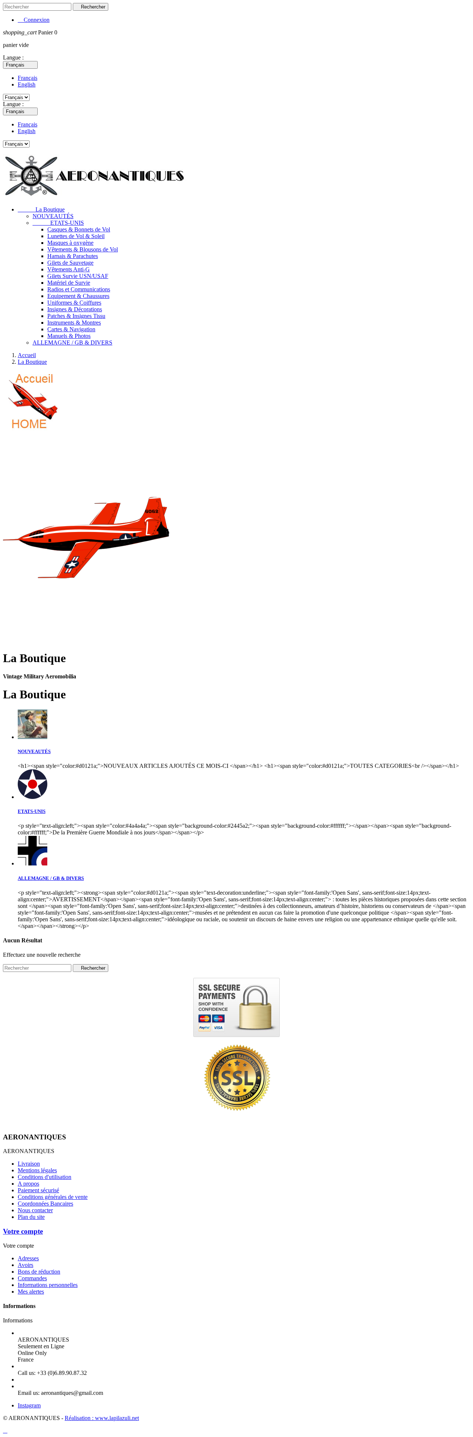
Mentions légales (37, 1170)
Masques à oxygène (70, 243)
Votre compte (23, 1231)
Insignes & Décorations (74, 309)
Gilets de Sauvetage (70, 263)
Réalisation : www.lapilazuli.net (102, 1418)
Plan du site (31, 1217)
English (26, 84)
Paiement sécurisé (38, 1190)
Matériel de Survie (68, 282)
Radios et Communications (78, 289)
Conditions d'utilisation (44, 1177)
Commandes (32, 1278)
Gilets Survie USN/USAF (77, 276)
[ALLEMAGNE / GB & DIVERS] (32, 863)
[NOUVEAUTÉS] (32, 737)
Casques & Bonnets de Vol (78, 229)
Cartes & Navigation (71, 329)
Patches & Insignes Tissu (76, 316)
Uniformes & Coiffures (74, 302)
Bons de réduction (39, 1271)
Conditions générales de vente (53, 1197)
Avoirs (25, 1265)
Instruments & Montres (74, 322)
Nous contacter (35, 1210)
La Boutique (41, 209)
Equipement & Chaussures (78, 296)
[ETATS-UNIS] (32, 797)
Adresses (28, 1258)
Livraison (29, 1163)
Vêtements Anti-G (68, 269)
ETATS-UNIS (58, 223)
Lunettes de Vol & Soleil (76, 236)
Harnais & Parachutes (72, 256)
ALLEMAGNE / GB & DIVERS (72, 342)
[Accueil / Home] (31, 429)
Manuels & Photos (69, 336)
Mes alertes (31, 1291)
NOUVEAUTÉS (53, 216)
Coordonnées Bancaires (45, 1203)
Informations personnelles (48, 1285)
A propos (28, 1183)
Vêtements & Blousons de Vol (82, 249)
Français (27, 78)
